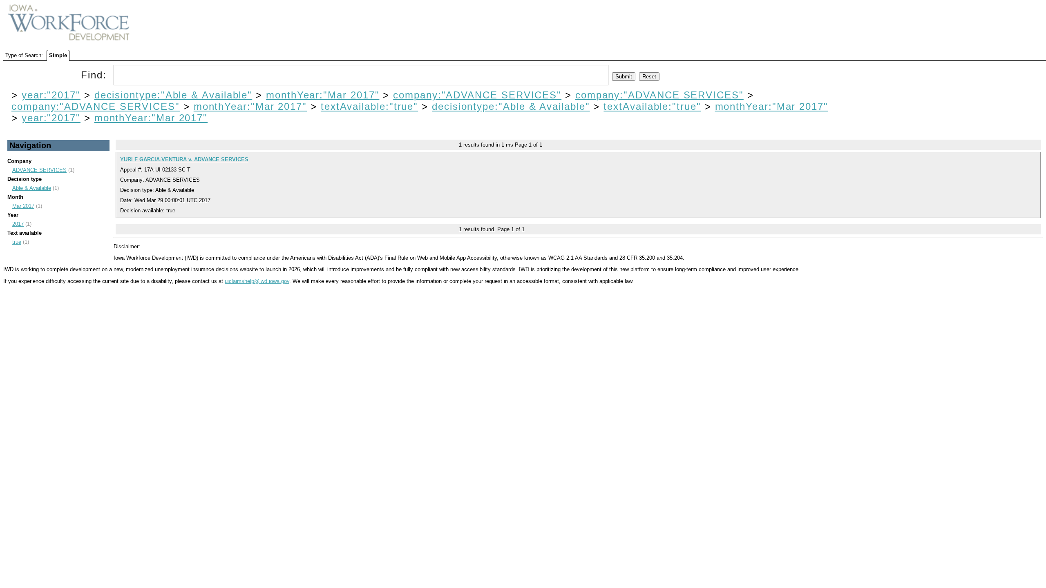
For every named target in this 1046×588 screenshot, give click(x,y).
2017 (18, 224)
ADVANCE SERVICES (39, 170)
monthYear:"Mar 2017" (322, 94)
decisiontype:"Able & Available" (173, 94)
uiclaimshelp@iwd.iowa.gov (257, 281)
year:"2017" (51, 94)
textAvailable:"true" (369, 106)
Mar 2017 (23, 206)
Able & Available (31, 188)
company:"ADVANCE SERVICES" (477, 94)
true (16, 242)
